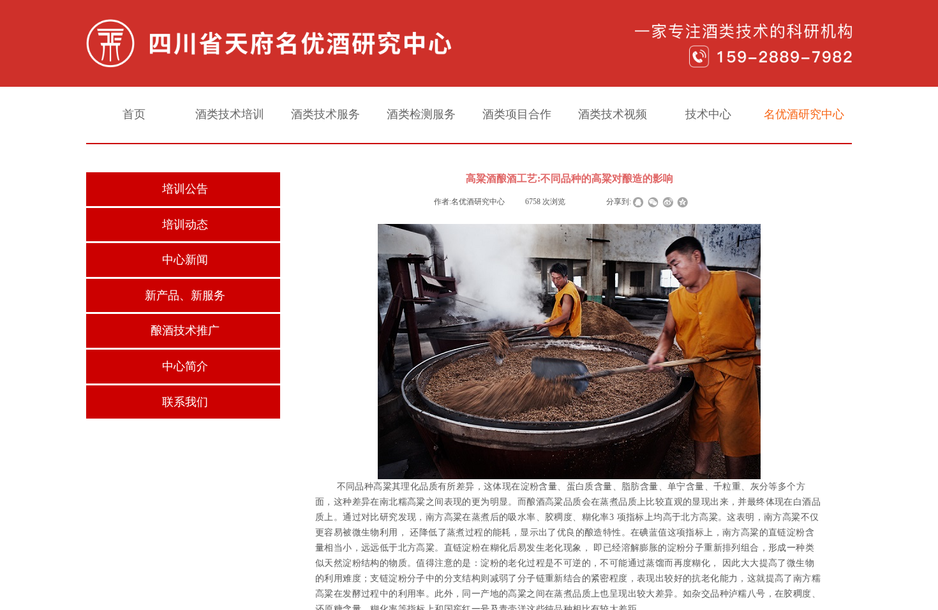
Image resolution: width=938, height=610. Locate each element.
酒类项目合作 (516, 114)
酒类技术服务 (325, 114)
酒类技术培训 (229, 114)
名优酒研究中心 (804, 114)
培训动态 (185, 224)
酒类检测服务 (421, 114)
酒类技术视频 (612, 114)
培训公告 (185, 188)
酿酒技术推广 (185, 330)
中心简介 (185, 366)
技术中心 (708, 114)
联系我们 (185, 402)
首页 (134, 114)
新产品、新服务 (185, 295)
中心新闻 (185, 259)
